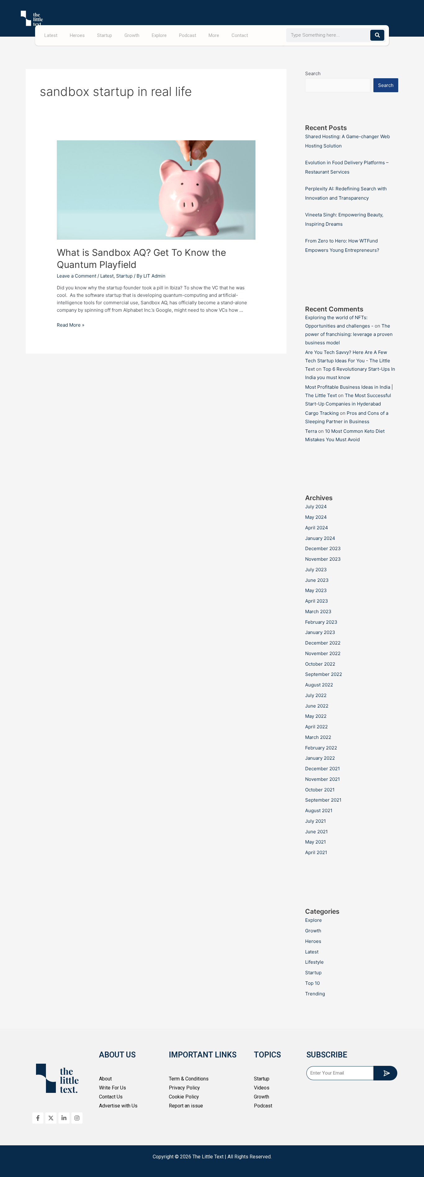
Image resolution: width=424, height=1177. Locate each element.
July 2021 (315, 821)
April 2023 (316, 601)
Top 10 (312, 983)
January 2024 (320, 538)
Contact (240, 35)
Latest (50, 35)
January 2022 (320, 758)
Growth (131, 35)
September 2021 (323, 800)
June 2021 (316, 832)
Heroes (77, 35)
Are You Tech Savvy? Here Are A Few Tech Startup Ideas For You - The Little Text (347, 360)
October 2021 (320, 790)
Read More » (70, 325)
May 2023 (316, 590)
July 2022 (316, 695)
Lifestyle (314, 962)
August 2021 (318, 810)
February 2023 (321, 622)
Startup (104, 35)
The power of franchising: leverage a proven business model (349, 334)
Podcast (187, 35)
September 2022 (323, 674)
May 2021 (315, 842)
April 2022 (316, 727)
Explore (159, 35)
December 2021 (322, 769)
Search (313, 73)
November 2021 (322, 779)
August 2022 (319, 685)
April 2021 (316, 852)
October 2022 (320, 664)
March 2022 (318, 737)
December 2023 (323, 548)
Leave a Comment (76, 276)
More (214, 35)
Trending (315, 994)
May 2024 (316, 517)
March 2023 (318, 611)
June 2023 (317, 580)
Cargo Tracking (322, 413)
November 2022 (323, 653)
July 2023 (316, 570)
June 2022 (316, 706)
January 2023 (320, 632)
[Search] (377, 35)
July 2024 (316, 506)
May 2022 (316, 716)
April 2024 (316, 528)
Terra (311, 431)
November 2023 (323, 559)
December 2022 (323, 643)
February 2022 (321, 748)
